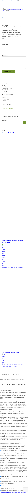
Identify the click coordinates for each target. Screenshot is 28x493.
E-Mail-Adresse (5, 44)
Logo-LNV (4, 8)
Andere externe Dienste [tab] (5, 460)
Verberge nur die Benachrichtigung (19, 492)
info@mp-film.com (6, 103)
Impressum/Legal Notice (7, 107)
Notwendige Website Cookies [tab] (6, 409)
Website (3, 50)
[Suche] (8, 3)
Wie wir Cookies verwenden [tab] (5, 390)
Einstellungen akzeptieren (6, 492)
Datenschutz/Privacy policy (7, 108)
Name (3, 38)
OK (1, 382)
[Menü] (24, 3)
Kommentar (5, 55)
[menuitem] (8, 3)
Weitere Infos (5, 382)
